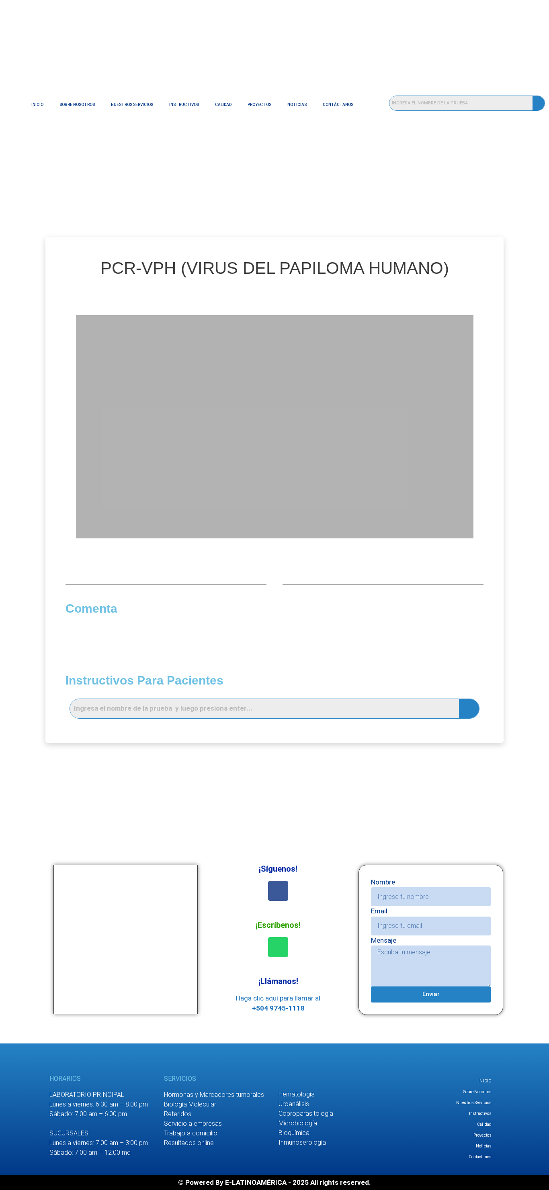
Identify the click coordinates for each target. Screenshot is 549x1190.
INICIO (37, 104)
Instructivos (184, 104)
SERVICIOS (180, 1078)
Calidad (223, 104)
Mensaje (383, 940)
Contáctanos (338, 104)
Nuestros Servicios (132, 104)
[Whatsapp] (278, 947)
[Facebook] (278, 891)
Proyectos (259, 104)
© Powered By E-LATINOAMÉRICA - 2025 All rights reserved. (274, 1182)
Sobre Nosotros (77, 104)
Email (379, 911)
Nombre (383, 882)
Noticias (297, 104)
